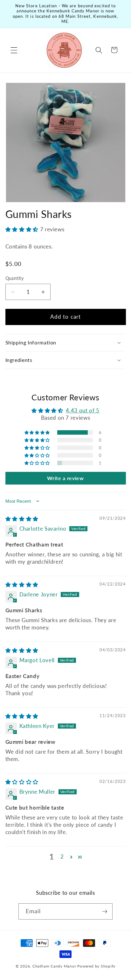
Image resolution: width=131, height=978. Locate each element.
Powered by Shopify (96, 966)
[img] (21, 519)
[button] (14, 50)
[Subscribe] (104, 911)
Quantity (14, 278)
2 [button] (62, 856)
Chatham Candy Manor (54, 966)
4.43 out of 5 (83, 410)
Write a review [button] (65, 478)
